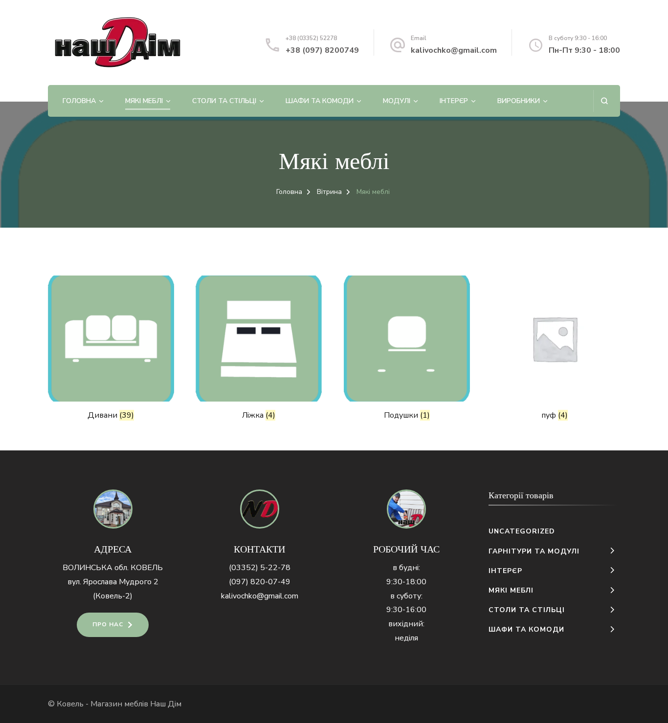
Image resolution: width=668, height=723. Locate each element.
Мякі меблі (144, 101)
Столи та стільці (224, 101)
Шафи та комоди (320, 101)
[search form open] (604, 101)
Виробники (518, 101)
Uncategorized (522, 531)
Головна (79, 101)
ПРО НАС (107, 624)
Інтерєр (454, 101)
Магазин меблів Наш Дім (135, 704)
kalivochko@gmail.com (454, 50)
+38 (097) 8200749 (322, 50)
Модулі (396, 101)
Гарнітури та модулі (534, 551)
